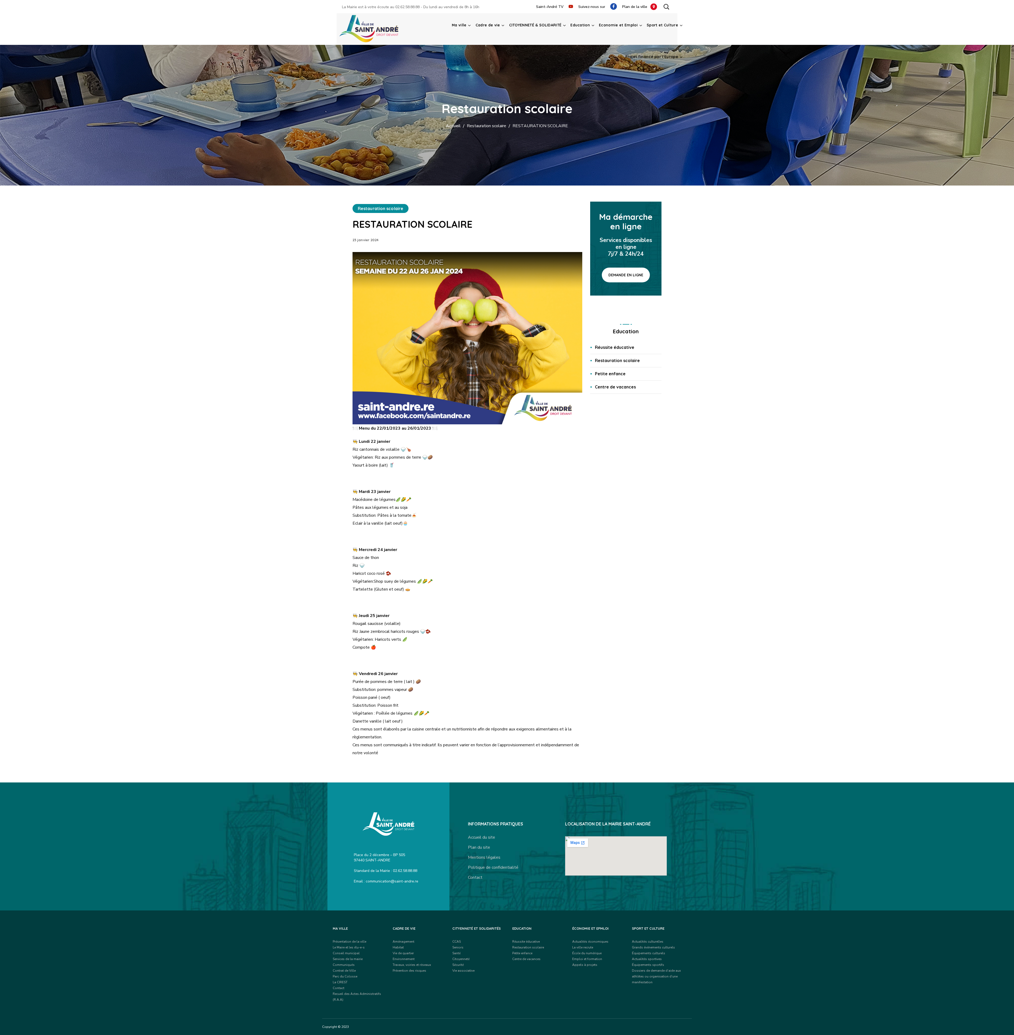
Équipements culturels (648, 953)
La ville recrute (582, 947)
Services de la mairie (348, 959)
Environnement (404, 959)
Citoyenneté (461, 959)
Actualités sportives (647, 959)
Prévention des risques (409, 970)
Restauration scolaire (486, 126)
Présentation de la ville (349, 941)
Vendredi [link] (368, 674)
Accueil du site (481, 837)
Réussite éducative (614, 347)
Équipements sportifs (648, 965)
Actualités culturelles (647, 941)
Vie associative (463, 970)
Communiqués (344, 965)
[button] (666, 6)
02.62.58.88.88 (407, 7)
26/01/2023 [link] (419, 428)
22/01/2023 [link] (389, 428)
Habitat (398, 947)
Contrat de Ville (344, 970)
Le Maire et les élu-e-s (349, 947)
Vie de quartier (403, 953)
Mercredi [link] (368, 550)
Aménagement (403, 941)
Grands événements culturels (653, 947)
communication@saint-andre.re (392, 881)
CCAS (456, 941)
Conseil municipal (346, 953)
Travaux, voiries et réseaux (412, 965)
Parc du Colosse (345, 976)
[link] (389, 428)
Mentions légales (484, 857)
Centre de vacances (615, 387)
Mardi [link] (364, 492)
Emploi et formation (587, 959)
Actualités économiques (590, 941)
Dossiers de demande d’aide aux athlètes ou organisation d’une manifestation (656, 976)
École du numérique (587, 953)
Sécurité (458, 965)
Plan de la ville (636, 6)
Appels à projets (584, 965)
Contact (475, 877)
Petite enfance (610, 373)
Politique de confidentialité (493, 867)
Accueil (453, 126)
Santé (456, 953)
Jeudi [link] (364, 616)
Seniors (457, 947)
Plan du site (479, 847)
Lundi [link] (364, 441)
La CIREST (340, 982)
